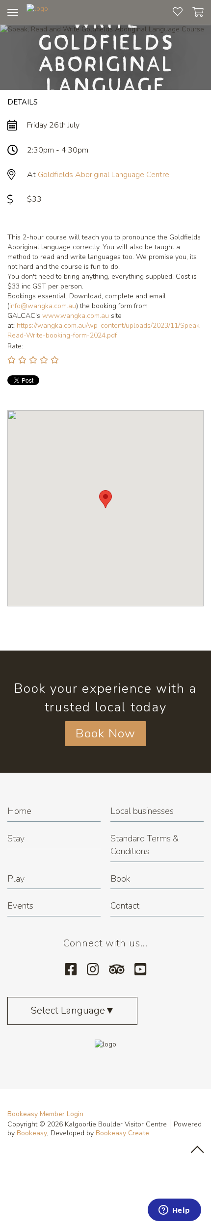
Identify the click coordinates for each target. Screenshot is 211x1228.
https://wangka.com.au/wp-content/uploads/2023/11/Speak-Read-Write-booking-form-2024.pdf (105, 330)
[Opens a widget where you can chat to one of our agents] (174, 1211)
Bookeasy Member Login (45, 1114)
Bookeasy (32, 1133)
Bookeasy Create (122, 1133)
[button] (105, 499)
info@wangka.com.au (42, 306)
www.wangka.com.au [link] (75, 315)
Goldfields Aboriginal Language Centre (103, 174)
